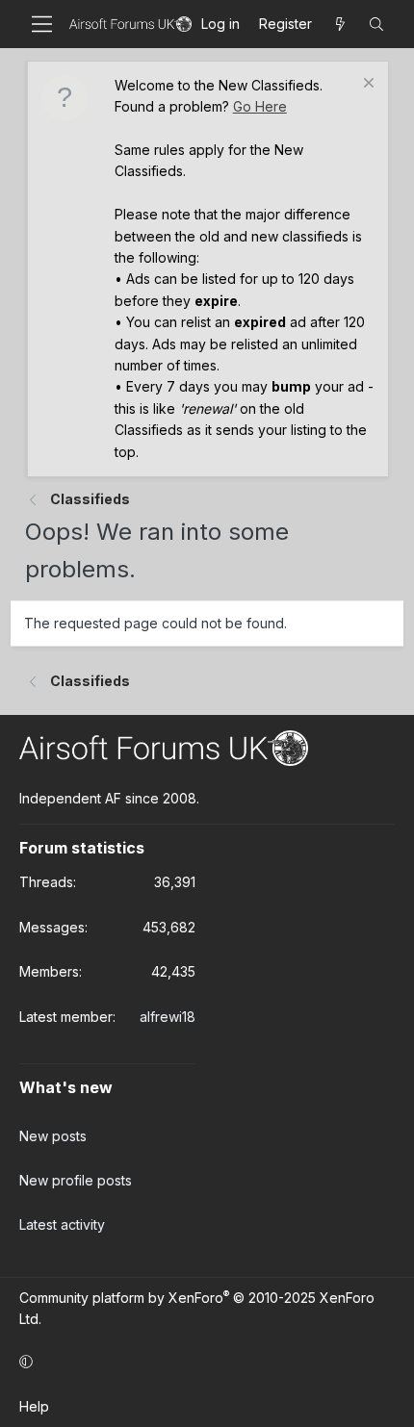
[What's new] (340, 24)
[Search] (376, 24)
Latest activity (62, 1224)
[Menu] (42, 24)
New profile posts (75, 1180)
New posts (53, 1136)
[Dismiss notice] (366, 85)
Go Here (260, 106)
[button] (203, 1362)
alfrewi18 (167, 1016)
